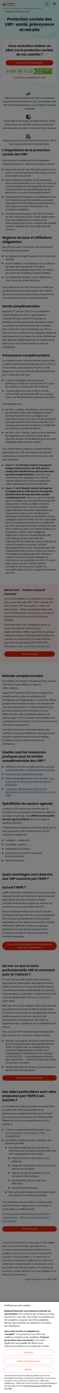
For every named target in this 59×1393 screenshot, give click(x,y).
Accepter (28, 1352)
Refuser (28, 1369)
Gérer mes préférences (28, 1361)
